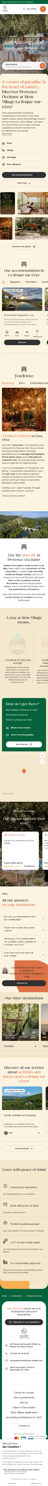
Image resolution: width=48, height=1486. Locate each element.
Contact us (24, 1426)
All (3, 282)
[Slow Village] (5, 9)
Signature (15, 282)
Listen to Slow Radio (24, 1408)
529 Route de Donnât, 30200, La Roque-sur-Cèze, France (25, 1345)
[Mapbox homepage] (8, 793)
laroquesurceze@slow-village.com (26, 1361)
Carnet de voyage (24, 1393)
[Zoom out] (42, 761)
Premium (31, 282)
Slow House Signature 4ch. (19, 315)
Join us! (24, 1403)
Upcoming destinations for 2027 (24, 1417)
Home (4, 1296)
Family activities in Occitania (20, 1115)
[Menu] (43, 9)
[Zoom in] (42, 755)
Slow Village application (24, 1413)
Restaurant (8, 383)
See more (7, 134)
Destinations (16, 1296)
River (22, 383)
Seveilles (9, 1046)
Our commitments (24, 1398)
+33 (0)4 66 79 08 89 (19, 1353)
